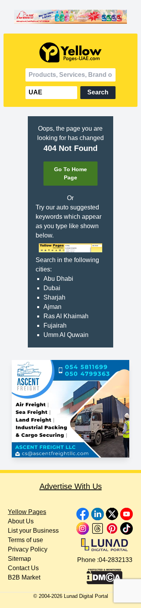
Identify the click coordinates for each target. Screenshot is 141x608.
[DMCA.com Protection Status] (105, 574)
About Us (21, 521)
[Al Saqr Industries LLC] (70, 16)
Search (97, 92)
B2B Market (24, 577)
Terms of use (25, 540)
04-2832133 (115, 560)
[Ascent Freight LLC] (70, 408)
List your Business (33, 530)
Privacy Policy (27, 549)
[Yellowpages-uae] (70, 52)
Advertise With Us (71, 486)
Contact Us (23, 568)
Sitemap (19, 558)
